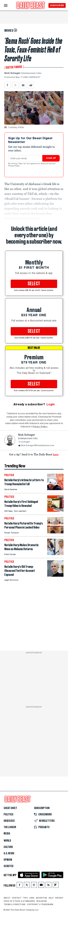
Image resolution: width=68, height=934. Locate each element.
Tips (25, 898)
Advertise (41, 898)
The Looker (10, 827)
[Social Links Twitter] (27, 885)
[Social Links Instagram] (34, 885)
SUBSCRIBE (57, 5)
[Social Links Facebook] (19, 885)
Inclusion (41, 901)
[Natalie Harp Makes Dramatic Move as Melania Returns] (55, 554)
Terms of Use (46, 164)
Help (51, 898)
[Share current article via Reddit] (31, 85)
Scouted (8, 866)
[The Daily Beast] (30, 6)
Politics (8, 814)
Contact (17, 898)
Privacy (59, 898)
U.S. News (9, 853)
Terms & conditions (15, 904)
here (55, 454)
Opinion (8, 859)
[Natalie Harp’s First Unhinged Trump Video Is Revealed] (55, 510)
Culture (8, 847)
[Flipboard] (55, 885)
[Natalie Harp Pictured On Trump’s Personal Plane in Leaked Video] (55, 532)
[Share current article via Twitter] (15, 85)
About (7, 898)
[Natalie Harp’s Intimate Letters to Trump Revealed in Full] (55, 489)
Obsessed (9, 820)
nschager (25, 442)
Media (7, 833)
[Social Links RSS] (48, 885)
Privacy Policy (14, 166)
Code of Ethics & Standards (19, 901)
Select (34, 283)
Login (50, 404)
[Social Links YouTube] (41, 885)
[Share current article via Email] (23, 85)
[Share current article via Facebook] (7, 85)
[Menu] (9, 5)
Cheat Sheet (10, 808)
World (7, 840)
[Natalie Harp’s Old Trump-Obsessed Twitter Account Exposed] (55, 575)
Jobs (31, 898)
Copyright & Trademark (40, 904)
